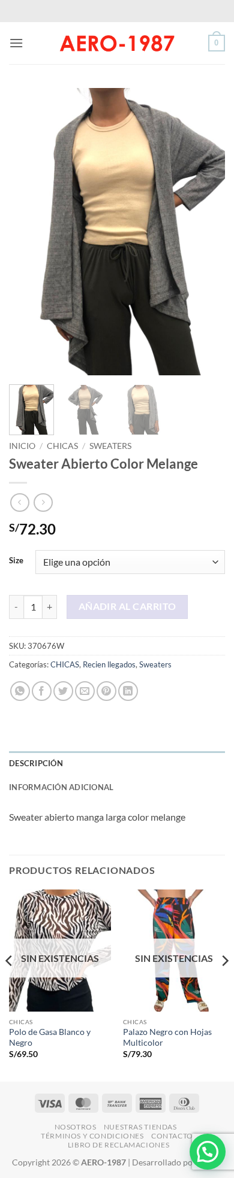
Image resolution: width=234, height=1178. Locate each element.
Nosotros (76, 1126)
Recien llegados (109, 664)
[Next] (206, 231)
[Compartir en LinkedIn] (128, 691)
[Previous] (28, 231)
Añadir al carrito (127, 606)
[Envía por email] (85, 691)
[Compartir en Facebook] (42, 691)
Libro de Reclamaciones (118, 1144)
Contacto (172, 1135)
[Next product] (19, 502)
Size (16, 561)
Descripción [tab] (36, 763)
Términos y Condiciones (92, 1135)
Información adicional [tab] (61, 787)
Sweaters (110, 446)
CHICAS (62, 446)
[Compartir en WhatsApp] (20, 691)
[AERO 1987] (117, 43)
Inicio (22, 446)
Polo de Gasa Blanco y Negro (50, 1037)
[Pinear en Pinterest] (106, 691)
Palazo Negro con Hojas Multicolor (167, 1037)
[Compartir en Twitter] (63, 691)
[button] (16, 42)
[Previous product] (43, 502)
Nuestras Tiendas (140, 1126)
